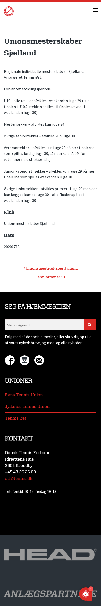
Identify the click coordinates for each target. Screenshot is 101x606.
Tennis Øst (15, 418)
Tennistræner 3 (50, 277)
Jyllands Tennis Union (27, 406)
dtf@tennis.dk (18, 478)
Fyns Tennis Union (24, 395)
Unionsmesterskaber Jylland (51, 268)
